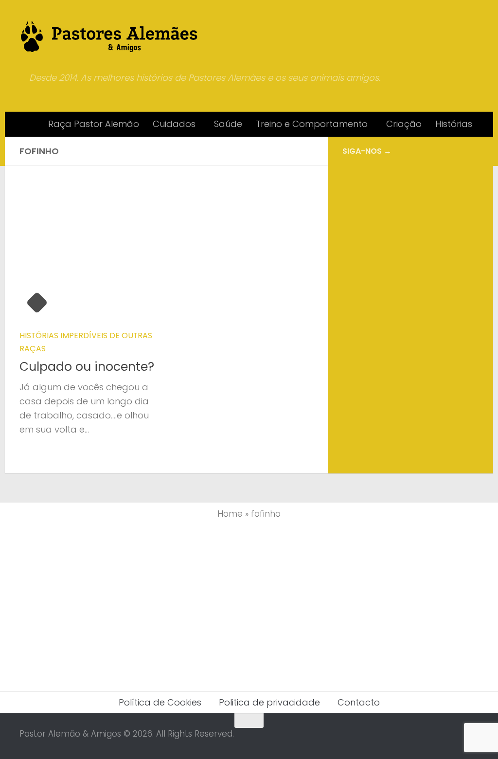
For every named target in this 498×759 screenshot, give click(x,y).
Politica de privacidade (269, 702)
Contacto (359, 702)
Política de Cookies (160, 702)
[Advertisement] (410, 241)
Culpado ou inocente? (86, 366)
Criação (404, 124)
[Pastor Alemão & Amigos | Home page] (109, 36)
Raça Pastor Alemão (93, 124)
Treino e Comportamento (312, 124)
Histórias (453, 124)
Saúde (228, 124)
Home (230, 514)
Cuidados (174, 124)
